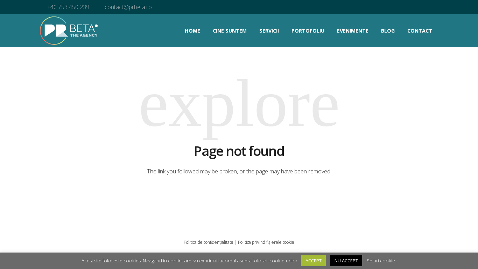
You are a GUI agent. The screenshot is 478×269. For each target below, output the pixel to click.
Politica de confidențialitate (208, 242)
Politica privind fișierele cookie (266, 242)
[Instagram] (417, 7)
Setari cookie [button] (381, 260)
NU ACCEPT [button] (346, 260)
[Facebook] (403, 7)
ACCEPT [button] (313, 260)
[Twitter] (431, 7)
